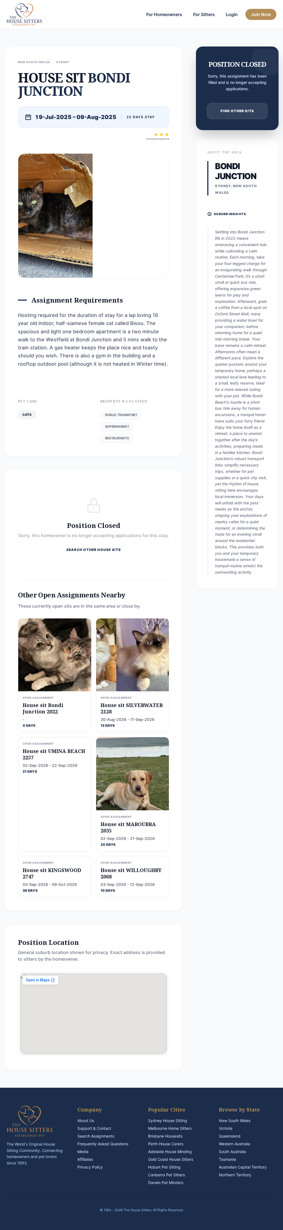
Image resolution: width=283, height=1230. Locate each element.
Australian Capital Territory (243, 1167)
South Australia (232, 1151)
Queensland (229, 1136)
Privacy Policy (90, 1167)
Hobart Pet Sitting (164, 1167)
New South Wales (234, 1120)
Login (232, 14)
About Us (85, 1120)
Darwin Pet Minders (165, 1182)
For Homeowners (164, 14)
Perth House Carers (165, 1143)
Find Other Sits (237, 111)
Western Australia (234, 1143)
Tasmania (227, 1159)
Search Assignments (95, 1136)
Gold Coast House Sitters (170, 1159)
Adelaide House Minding (170, 1151)
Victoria (225, 1128)
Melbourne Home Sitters (170, 1128)
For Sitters (204, 14)
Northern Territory (235, 1174)
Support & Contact (94, 1128)
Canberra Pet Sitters (166, 1174)
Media (82, 1151)
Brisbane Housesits (165, 1136)
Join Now (261, 14)
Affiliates (85, 1159)
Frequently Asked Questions (102, 1143)
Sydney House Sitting (167, 1120)
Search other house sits (93, 550)
